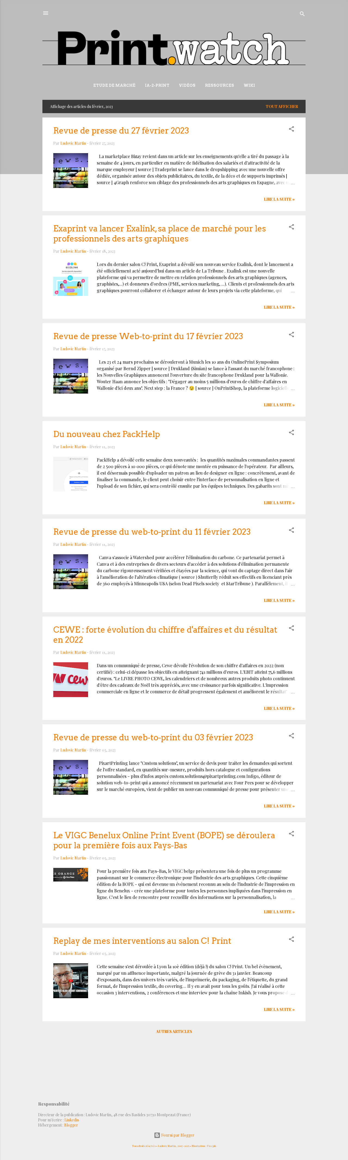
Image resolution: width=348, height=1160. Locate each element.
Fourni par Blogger (177, 1135)
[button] (291, 130)
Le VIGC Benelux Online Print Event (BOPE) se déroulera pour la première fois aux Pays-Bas (164, 840)
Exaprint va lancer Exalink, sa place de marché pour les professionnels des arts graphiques (159, 233)
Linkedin (71, 1119)
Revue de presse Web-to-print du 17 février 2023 (148, 336)
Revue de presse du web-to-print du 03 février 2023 (153, 737)
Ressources (219, 85)
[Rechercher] (302, 15)
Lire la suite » (279, 199)
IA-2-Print (157, 85)
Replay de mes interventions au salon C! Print (142, 941)
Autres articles (174, 1031)
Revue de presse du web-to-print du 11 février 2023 (152, 532)
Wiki (249, 85)
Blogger (71, 1125)
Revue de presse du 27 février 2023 (121, 130)
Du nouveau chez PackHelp (106, 434)
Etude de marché (114, 85)
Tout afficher (282, 106)
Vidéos (187, 85)
